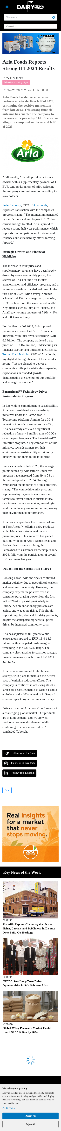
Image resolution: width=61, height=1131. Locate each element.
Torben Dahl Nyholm (15, 354)
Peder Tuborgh (11, 205)
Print (7, 790)
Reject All (30, 1124)
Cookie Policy (8, 1108)
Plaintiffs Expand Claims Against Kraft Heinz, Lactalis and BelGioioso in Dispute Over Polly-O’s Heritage (29, 928)
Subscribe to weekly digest (16, 82)
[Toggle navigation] (7, 6)
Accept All (31, 1116)
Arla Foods (40, 205)
